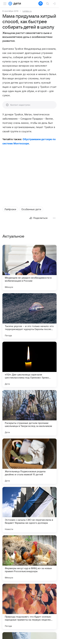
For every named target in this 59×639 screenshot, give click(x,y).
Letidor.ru (27, 11)
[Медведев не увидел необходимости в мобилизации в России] (29, 267)
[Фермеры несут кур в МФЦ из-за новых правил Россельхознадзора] (29, 558)
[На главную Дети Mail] (16, 3)
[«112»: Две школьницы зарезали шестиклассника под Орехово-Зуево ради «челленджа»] (29, 364)
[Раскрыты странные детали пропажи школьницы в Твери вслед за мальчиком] (29, 412)
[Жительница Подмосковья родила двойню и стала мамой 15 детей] (29, 461)
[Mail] (10, 3)
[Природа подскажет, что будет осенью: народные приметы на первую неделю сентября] (29, 606)
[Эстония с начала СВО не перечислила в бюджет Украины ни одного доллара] (29, 509)
